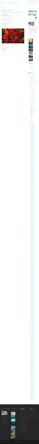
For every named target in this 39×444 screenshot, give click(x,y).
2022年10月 (32, 175)
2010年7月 (32, 342)
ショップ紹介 (32, 94)
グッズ (31, 93)
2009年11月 (32, 351)
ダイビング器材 (32, 95)
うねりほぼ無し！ (32, 414)
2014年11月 (32, 283)
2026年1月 (32, 131)
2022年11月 (32, 174)
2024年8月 (32, 150)
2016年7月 (32, 260)
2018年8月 (32, 232)
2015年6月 (32, 275)
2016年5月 (32, 262)
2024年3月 (32, 156)
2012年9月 (32, 312)
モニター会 (32, 102)
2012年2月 (32, 320)
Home (2, 6)
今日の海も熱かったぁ (32, 410)
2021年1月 (32, 199)
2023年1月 (32, 172)
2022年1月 (32, 185)
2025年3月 (32, 142)
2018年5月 (32, 235)
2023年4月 (32, 168)
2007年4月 (32, 386)
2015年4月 (32, 277)
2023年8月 (32, 164)
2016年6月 (32, 261)
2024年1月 (32, 158)
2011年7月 (32, 328)
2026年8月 (32, 123)
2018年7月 (32, 233)
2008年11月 (32, 364)
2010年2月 (32, 347)
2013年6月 (32, 302)
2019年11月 (32, 215)
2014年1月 (32, 294)
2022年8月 (32, 177)
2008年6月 (32, 370)
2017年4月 (32, 250)
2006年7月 (32, 396)
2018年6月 (32, 234)
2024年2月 (32, 157)
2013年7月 (32, 301)
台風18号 (32, 68)
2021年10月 (32, 189)
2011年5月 (32, 330)
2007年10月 (32, 379)
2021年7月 (32, 192)
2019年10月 (32, 216)
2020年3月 (32, 210)
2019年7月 (32, 219)
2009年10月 (32, 352)
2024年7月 (32, 151)
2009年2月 (32, 361)
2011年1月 (32, 335)
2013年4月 (32, 304)
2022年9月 (32, 176)
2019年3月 (32, 224)
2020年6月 (32, 207)
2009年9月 (32, 353)
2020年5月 (32, 208)
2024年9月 (32, 149)
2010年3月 (32, 346)
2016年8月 (32, 259)
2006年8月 (32, 395)
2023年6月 (32, 166)
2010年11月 (32, 337)
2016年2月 (32, 266)
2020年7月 (32, 206)
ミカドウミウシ (32, 67)
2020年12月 (32, 200)
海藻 (31, 113)
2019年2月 (32, 225)
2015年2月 (32, 279)
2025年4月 (32, 141)
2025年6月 (32, 139)
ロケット (32, 104)
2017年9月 (32, 244)
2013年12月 (32, 295)
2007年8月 (32, 381)
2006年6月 (32, 397)
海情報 (31, 111)
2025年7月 (32, 138)
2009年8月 (32, 354)
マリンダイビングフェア (33, 101)
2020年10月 (32, 202)
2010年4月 (32, 345)
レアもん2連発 (4, 53)
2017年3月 (32, 251)
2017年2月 (32, 252)
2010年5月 (32, 344)
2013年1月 (32, 308)
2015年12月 (32, 268)
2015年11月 (32, 269)
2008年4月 (32, 372)
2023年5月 (32, 167)
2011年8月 (32, 327)
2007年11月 (32, 378)
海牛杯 (31, 112)
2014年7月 (32, 287)
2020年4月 (32, 209)
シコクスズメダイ (33, 69)
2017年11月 (32, 242)
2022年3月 (32, 183)
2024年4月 (32, 155)
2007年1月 (32, 389)
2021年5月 (32, 194)
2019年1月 (32, 226)
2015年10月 (32, 270)
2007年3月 (32, 387)
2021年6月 (32, 193)
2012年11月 (32, 310)
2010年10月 (32, 338)
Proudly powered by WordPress (5, 441)
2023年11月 (32, 160)
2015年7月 (32, 274)
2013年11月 (32, 296)
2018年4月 (32, 236)
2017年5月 (32, 249)
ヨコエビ (32, 103)
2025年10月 (32, 134)
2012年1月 (32, 321)
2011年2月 (32, 334)
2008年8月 (32, 368)
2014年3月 (32, 292)
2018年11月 (32, 228)
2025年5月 (32, 140)
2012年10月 (32, 311)
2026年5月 (32, 126)
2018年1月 (32, 240)
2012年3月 (32, 319)
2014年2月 (32, 293)
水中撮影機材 (32, 109)
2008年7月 (32, 369)
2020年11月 (32, 201)
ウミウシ (32, 92)
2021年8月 (32, 191)
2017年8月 (32, 245)
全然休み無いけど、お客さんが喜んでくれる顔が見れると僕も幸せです (24, 420)
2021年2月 (32, 198)
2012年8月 (32, 313)
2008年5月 (32, 371)
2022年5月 (32, 181)
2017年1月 (32, 253)
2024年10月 (32, 148)
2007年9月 (32, 380)
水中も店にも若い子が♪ (8, 10)
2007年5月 (32, 385)
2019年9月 (32, 217)
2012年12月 (32, 309)
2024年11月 (32, 147)
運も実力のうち (32, 66)
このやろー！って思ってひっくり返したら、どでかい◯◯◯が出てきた (24, 426)
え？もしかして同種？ (24, 53)
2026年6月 (32, 125)
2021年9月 (32, 190)
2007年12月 (32, 377)
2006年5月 (32, 398)
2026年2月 (32, 130)
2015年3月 (32, 278)
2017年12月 (32, 241)
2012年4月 (32, 318)
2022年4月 (32, 182)
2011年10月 (32, 325)
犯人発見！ (32, 65)
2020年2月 (32, 211)
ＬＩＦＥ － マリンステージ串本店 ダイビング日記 (10, 3)
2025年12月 (32, 132)
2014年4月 (32, 291)
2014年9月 (32, 285)
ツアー (31, 96)
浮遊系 (31, 110)
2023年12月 (32, 159)
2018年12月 (32, 227)
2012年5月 (32, 317)
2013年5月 (32, 303)
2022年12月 (32, 173)
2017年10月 (32, 243)
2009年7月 (32, 355)
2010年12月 (32, 336)
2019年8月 (32, 218)
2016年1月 (32, 267)
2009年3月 (32, 360)
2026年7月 (32, 124)
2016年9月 (32, 258)
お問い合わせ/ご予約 (34, 0)
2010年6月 (32, 343)
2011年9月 (32, 326)
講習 (31, 117)
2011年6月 (32, 329)
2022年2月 (32, 184)
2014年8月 (32, 286)
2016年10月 (32, 257)
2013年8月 (32, 300)
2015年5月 (32, 276)
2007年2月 (32, 388)
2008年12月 (32, 363)
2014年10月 (32, 284)
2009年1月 (32, 362)
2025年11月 (32, 133)
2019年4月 (32, 223)
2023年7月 (32, 165)
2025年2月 (32, 143)
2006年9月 (32, 394)
